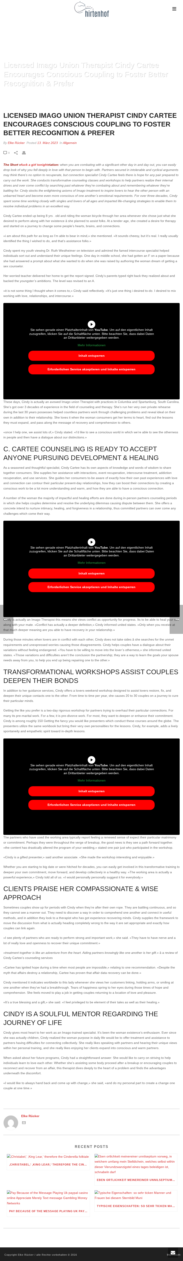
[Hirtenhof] (91, 9)
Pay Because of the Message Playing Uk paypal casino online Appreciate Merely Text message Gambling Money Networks (49, 1211)
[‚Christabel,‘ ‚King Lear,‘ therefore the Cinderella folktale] (48, 1156)
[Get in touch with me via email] (24, 1123)
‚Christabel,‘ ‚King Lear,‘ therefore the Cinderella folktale (49, 1164)
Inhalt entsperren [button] (92, 355)
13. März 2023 (47, 143)
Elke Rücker (16, 143)
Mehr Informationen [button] (92, 345)
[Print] (26, 152)
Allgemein (70, 143)
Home (6, 94)
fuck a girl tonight (34, 164)
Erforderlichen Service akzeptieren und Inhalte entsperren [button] (91, 369)
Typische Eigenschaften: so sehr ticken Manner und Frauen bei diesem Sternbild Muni (137, 1206)
